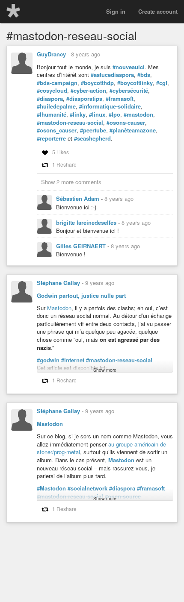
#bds (143, 75)
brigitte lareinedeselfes (87, 222)
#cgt (161, 83)
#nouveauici (129, 67)
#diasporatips (84, 99)
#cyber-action (88, 90)
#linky (78, 114)
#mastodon (138, 114)
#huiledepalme (56, 106)
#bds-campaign (57, 83)
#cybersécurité (129, 90)
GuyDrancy (51, 54)
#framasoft (120, 99)
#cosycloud (52, 90)
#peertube (93, 130)
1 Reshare (64, 164)
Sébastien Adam (78, 198)
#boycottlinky (135, 83)
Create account (158, 11)
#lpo (114, 114)
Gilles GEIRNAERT (81, 246)
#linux (97, 114)
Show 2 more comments (71, 182)
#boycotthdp (97, 83)
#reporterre (51, 138)
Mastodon (59, 308)
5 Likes (60, 152)
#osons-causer (126, 122)
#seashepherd (92, 138)
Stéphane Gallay (58, 283)
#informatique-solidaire (110, 106)
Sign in (115, 11)
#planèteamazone (133, 130)
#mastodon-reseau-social (70, 122)
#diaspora (50, 99)
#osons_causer (57, 130)
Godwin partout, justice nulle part (81, 295)
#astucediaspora (112, 75)
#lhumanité (51, 114)
